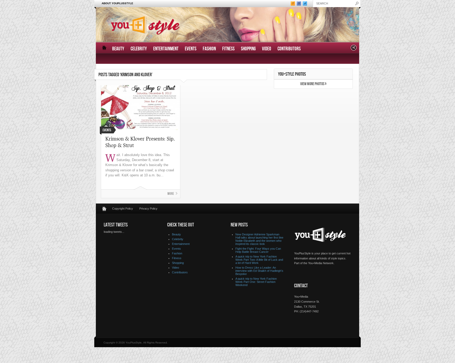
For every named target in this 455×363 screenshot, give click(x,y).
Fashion (209, 49)
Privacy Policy (148, 208)
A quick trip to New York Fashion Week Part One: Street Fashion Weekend (256, 282)
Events (190, 49)
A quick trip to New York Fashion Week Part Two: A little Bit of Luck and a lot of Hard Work (259, 259)
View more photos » (313, 83)
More (170, 193)
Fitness (228, 49)
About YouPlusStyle (117, 3)
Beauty (118, 49)
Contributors (289, 49)
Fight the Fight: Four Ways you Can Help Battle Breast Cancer (258, 250)
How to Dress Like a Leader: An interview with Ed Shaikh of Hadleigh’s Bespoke (259, 270)
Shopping (248, 49)
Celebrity (139, 49)
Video (266, 49)
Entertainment (166, 49)
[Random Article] (354, 49)
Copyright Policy (122, 208)
